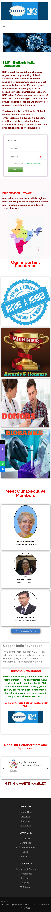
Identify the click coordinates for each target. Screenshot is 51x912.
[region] (25, 42)
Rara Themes (32, 904)
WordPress (25, 908)
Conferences (25, 873)
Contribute (25, 843)
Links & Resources (25, 847)
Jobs (25, 852)
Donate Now (25, 812)
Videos (25, 882)
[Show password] (40, 157)
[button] (3, 768)
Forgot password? (35, 164)
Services (25, 821)
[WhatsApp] (2, 463)
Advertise (25, 838)
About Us (25, 816)
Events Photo (25, 856)
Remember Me (17, 164)
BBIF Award (25, 887)
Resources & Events (25, 869)
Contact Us (25, 825)
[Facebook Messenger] (2, 469)
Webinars (25, 878)
